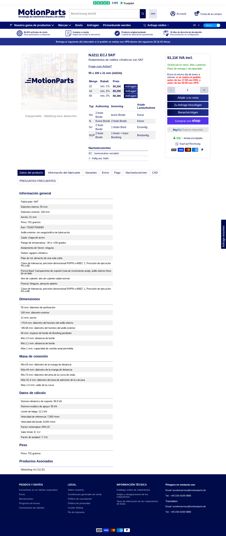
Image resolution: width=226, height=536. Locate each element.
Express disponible (192, 129)
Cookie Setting (75, 508)
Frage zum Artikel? (100, 66)
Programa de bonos (29, 503)
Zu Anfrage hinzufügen (188, 105)
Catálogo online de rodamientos (133, 490)
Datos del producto (31, 172)
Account (181, 13)
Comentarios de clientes (31, 508)
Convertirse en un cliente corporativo (38, 490)
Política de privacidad (79, 503)
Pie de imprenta (76, 512)
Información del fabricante (64, 172)
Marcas (63, 25)
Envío (79, 25)
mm (153, 13)
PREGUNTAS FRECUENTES (38, 181)
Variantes (91, 172)
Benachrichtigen (188, 112)
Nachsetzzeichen (136, 172)
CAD (155, 172)
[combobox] (104, 13)
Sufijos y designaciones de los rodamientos (132, 495)
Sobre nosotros (76, 490)
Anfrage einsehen (223, 234)
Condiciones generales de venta (85, 494)
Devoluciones (26, 499)
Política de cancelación (80, 499)
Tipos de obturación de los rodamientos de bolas (137, 502)
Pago (117, 172)
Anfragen (93, 25)
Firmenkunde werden (117, 25)
